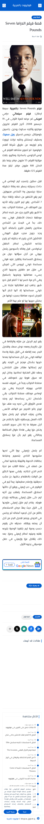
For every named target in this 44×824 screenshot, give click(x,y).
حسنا (24, 812)
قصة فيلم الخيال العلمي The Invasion (21, 750)
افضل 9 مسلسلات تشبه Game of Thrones (23, 770)
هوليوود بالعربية (22, 5)
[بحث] (4, 5)
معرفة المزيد (10, 812)
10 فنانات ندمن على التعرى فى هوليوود (21, 727)
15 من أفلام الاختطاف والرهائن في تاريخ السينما (21, 759)
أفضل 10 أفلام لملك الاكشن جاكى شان (20, 735)
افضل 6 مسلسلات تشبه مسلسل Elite (21, 742)
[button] (31, 629)
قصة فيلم (36, 17)
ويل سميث (9, 135)
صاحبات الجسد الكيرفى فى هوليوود (22, 778)
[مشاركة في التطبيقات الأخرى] (10, 629)
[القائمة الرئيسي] (40, 5)
